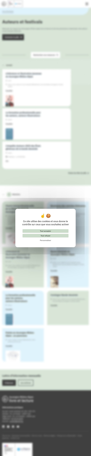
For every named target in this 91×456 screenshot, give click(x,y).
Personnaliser (45, 240)
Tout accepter (45, 231)
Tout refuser (45, 236)
